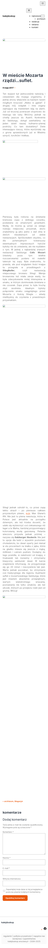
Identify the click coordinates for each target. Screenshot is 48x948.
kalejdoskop (9, 16)
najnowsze (36, 16)
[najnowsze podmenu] (43, 16)
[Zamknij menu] (29, 10)
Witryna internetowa (12, 879)
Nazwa (6, 858)
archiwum (8, 801)
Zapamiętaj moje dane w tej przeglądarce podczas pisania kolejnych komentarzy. (24, 890)
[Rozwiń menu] (42, 3)
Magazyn (19, 801)
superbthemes (29, 939)
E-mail (6, 868)
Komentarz (8, 832)
